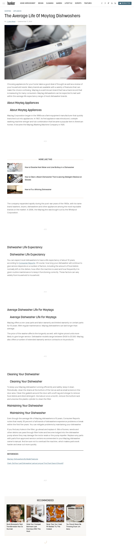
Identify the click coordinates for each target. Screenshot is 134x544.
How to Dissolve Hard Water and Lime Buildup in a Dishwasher (49, 167)
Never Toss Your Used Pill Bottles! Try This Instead (54, 527)
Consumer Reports (27, 263)
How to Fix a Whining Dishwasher (38, 190)
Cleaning (49, 3)
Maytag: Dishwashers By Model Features (22, 459)
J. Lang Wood (11, 21)
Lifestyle (68, 3)
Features (88, 3)
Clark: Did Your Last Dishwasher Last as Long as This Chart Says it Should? (35, 463)
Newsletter (126, 3)
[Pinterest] (105, 3)
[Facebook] (101, 3)
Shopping (8, 11)
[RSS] (115, 3)
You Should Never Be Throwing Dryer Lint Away (73, 527)
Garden (59, 3)
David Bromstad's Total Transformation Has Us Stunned (15, 527)
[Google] (112, 3)
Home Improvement (27, 3)
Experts (78, 3)
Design (40, 3)
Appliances (17, 11)
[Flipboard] (108, 3)
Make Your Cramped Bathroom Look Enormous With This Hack (33, 528)
